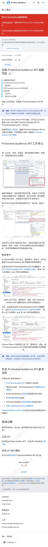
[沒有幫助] (19, 60)
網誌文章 (37, 113)
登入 (43, 3)
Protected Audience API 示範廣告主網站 (20, 269)
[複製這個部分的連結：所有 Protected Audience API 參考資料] (9, 373)
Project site (6, 514)
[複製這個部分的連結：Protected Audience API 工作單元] (4, 147)
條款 (3, 536)
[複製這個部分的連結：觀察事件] (13, 255)
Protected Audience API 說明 (13, 410)
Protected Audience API (15, 383)
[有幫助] (16, 60)
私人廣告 (6, 9)
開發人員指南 (12, 129)
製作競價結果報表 (13, 398)
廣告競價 (25, 394)
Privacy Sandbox (7, 55)
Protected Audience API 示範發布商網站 (25, 310)
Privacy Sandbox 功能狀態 (11, 31)
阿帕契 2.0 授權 (20, 481)
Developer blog (7, 500)
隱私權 (9, 536)
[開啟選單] (3, 2)
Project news (6, 504)
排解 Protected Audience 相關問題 (19, 406)
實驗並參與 (11, 455)
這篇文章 (9, 22)
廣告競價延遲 (27, 402)
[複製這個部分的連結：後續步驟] (15, 422)
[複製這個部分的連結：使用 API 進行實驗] (22, 450)
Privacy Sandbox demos (10, 527)
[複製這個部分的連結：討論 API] (12, 437)
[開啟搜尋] (34, 2)
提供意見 (8, 65)
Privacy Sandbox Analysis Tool (12, 523)
